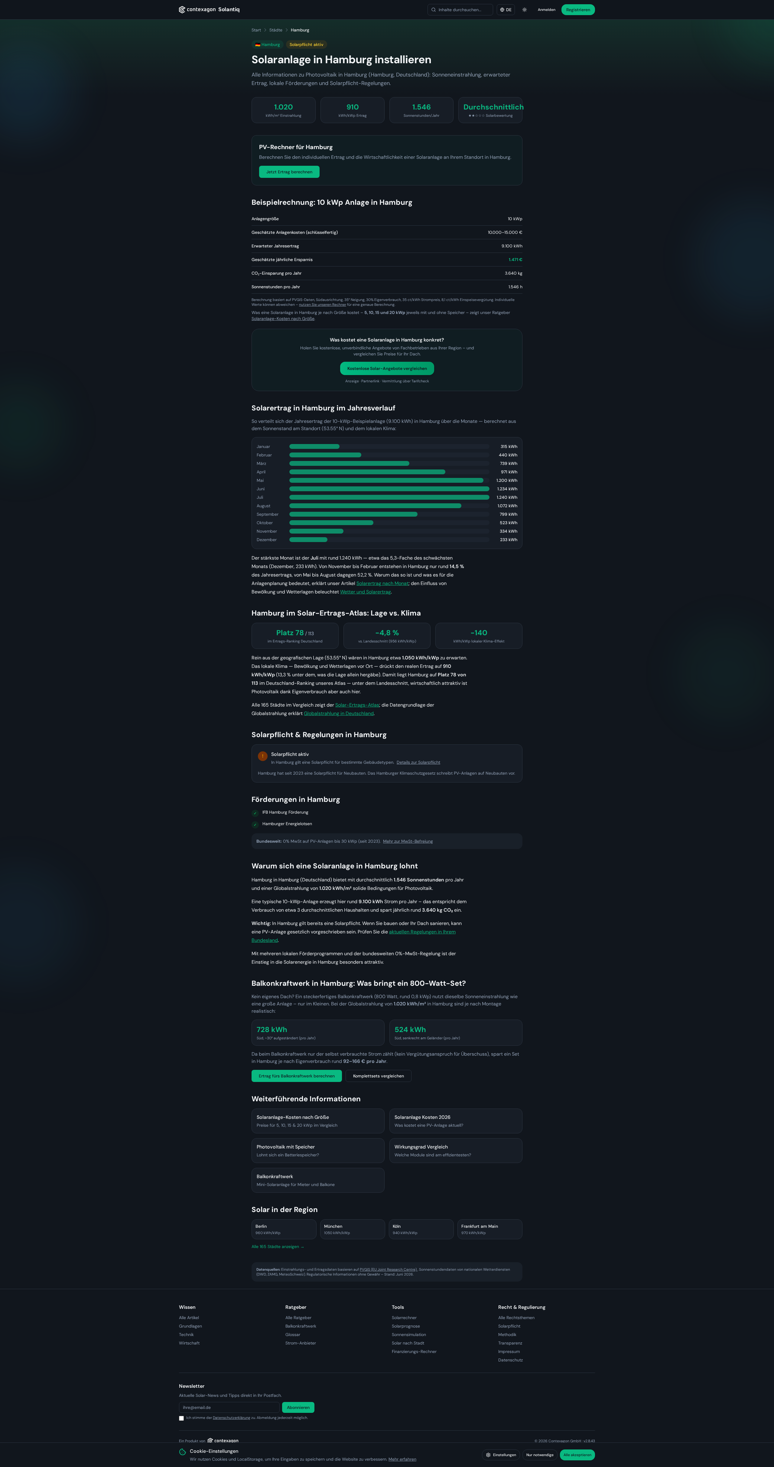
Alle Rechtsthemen (516, 1317)
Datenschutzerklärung (231, 1417)
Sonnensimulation (409, 1334)
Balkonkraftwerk (300, 1326)
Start (256, 30)
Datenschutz (510, 1360)
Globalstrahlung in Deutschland (339, 713)
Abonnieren (298, 1407)
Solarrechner (404, 1317)
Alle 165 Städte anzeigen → (278, 1246)
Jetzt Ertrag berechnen (289, 172)
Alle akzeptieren (577, 1454)
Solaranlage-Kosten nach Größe (283, 318)
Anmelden (546, 9)
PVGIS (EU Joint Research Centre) (389, 1269)
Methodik (507, 1334)
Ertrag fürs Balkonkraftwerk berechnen (297, 1076)
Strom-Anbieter (300, 1343)
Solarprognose (406, 1326)
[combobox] (460, 9)
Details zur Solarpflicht (418, 762)
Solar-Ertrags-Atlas (357, 705)
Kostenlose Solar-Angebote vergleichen (387, 368)
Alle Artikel (189, 1317)
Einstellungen (504, 1454)
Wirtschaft (189, 1343)
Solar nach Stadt (408, 1343)
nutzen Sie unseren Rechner (322, 304)
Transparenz (510, 1343)
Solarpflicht (509, 1326)
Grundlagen (190, 1326)
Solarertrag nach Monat (382, 583)
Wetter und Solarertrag (365, 592)
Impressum (509, 1351)
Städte (275, 30)
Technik (186, 1334)
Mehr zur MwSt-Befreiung (408, 841)
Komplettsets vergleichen (378, 1076)
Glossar (292, 1334)
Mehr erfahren (402, 1459)
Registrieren (578, 9)
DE (509, 9)
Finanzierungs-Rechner (414, 1351)
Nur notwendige (540, 1454)
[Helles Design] (525, 10)
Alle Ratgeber (298, 1317)
